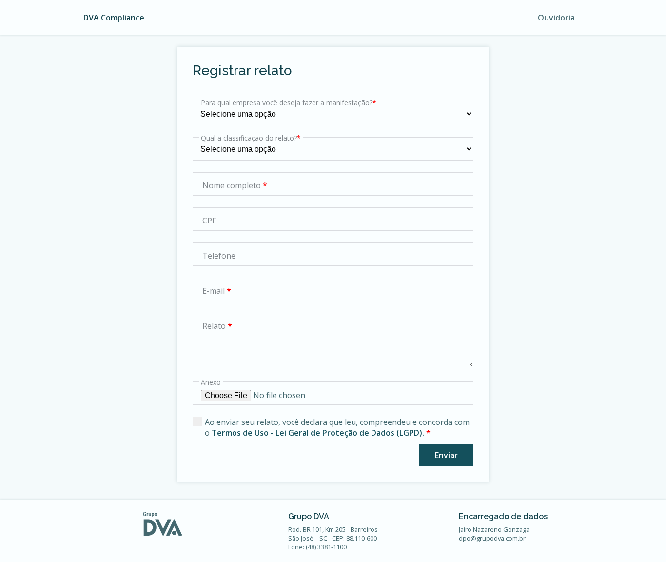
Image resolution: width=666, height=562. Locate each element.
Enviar (446, 455)
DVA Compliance (113, 17)
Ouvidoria (556, 17)
